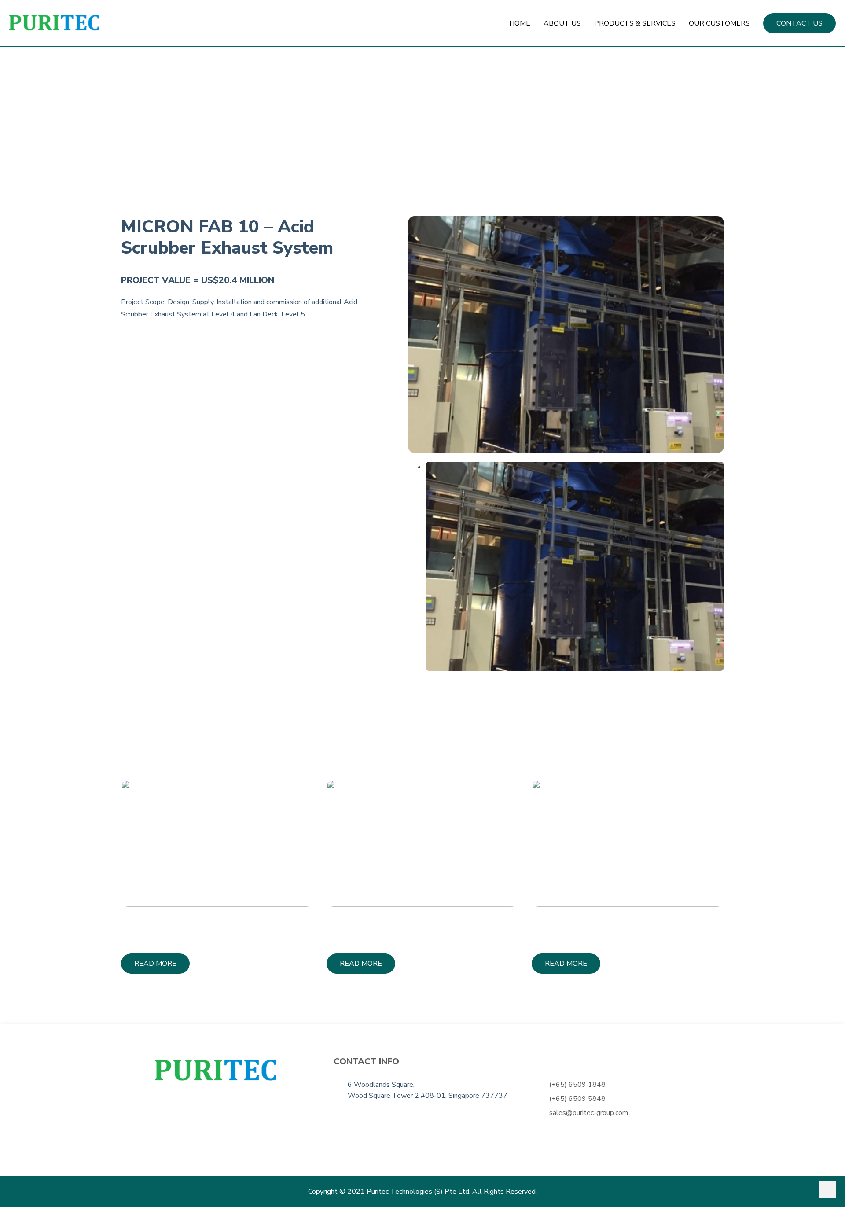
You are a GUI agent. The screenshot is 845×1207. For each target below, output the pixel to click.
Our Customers (719, 23)
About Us (562, 23)
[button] (155, 963)
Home (519, 23)
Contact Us (799, 23)
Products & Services (635, 23)
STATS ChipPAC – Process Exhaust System (409, 928)
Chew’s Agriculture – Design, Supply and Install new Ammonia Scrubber (620, 928)
